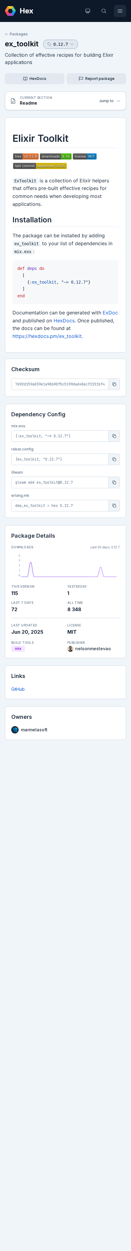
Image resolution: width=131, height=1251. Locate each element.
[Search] (104, 11)
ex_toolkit (21, 43)
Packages (19, 34)
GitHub (18, 689)
